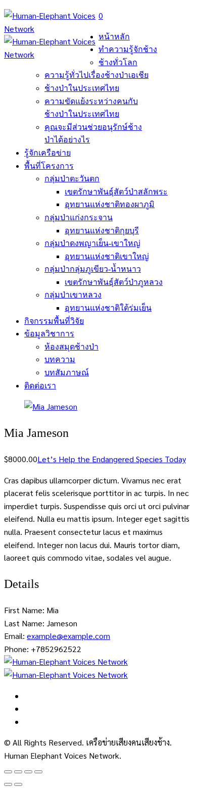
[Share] (18, 771)
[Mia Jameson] (50, 406)
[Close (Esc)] (8, 771)
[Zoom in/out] (38, 771)
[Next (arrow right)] (18, 784)
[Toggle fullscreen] (28, 771)
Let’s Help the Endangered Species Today (111, 459)
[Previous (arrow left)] (8, 784)
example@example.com (68, 635)
